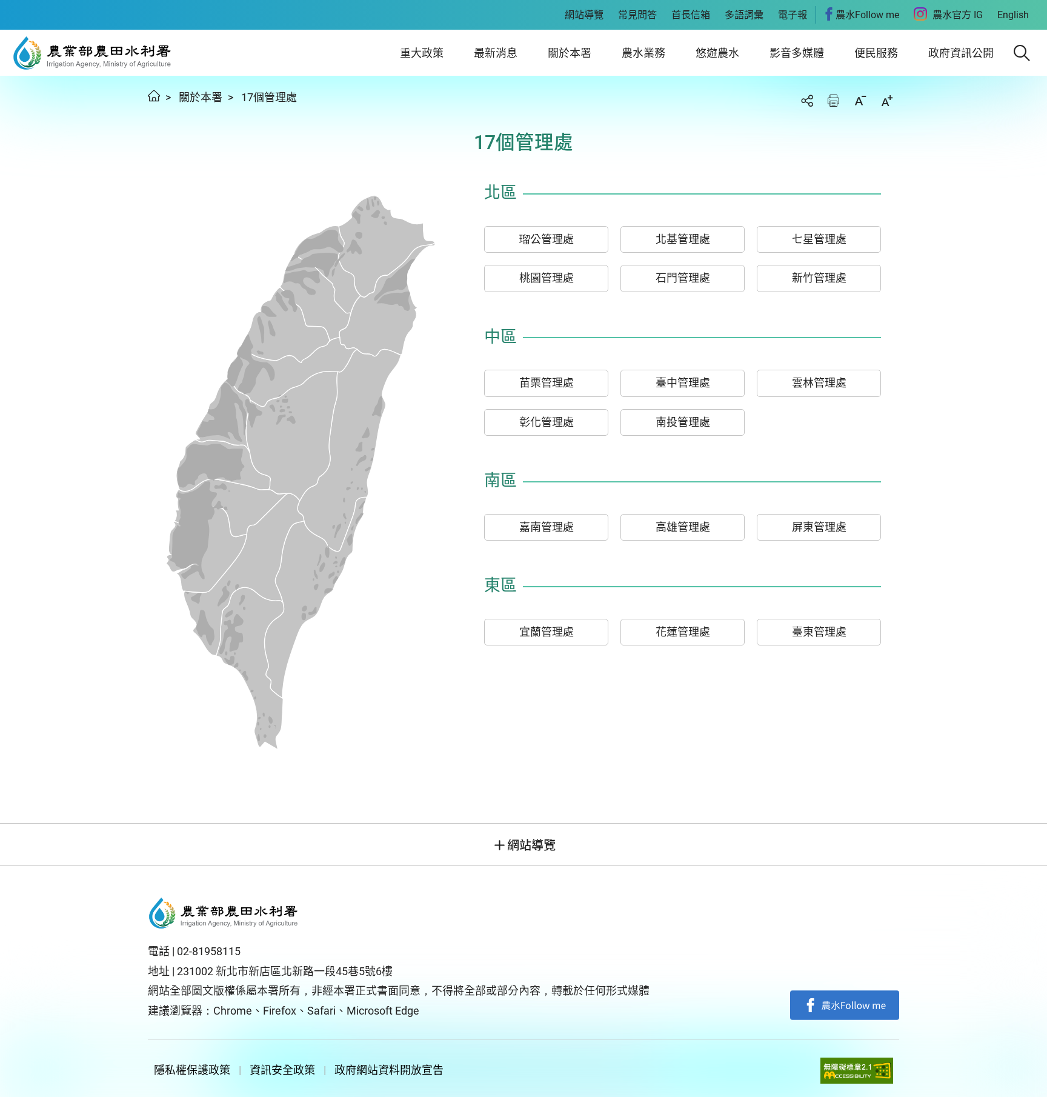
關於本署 (569, 53)
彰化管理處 (546, 422)
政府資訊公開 (961, 53)
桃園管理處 (546, 278)
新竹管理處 (819, 278)
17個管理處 (269, 97)
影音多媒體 (796, 53)
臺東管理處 (819, 631)
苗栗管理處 (546, 382)
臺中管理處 (683, 382)
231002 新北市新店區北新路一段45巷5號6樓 (285, 971)
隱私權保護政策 (192, 1070)
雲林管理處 (819, 382)
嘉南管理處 (546, 527)
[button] (1022, 53)
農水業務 (643, 53)
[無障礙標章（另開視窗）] (856, 1071)
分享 (807, 100)
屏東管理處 (819, 527)
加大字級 (887, 100)
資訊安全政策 (282, 1070)
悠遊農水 (717, 53)
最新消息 (495, 53)
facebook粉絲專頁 (844, 1005)
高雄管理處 (683, 527)
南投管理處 (683, 422)
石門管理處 (683, 278)
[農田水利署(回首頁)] (223, 913)
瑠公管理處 (546, 239)
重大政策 (422, 53)
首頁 (154, 96)
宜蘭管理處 (546, 631)
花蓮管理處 (683, 631)
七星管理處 (819, 239)
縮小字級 (860, 100)
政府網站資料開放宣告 (389, 1070)
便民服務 (876, 53)
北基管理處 (683, 239)
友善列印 (834, 100)
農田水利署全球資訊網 (92, 53)
